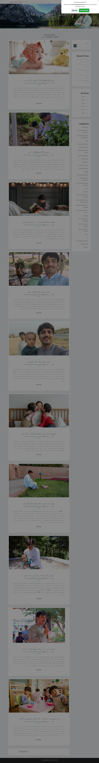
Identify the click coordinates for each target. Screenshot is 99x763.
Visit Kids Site (84, 10)
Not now (74, 10)
